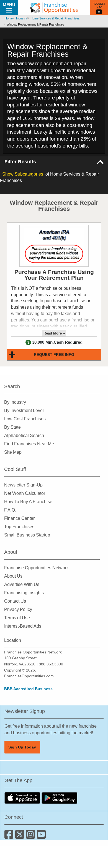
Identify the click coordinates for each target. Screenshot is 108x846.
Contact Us (15, 601)
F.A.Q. (10, 510)
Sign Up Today (22, 747)
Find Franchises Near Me (29, 443)
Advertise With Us (21, 584)
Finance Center (19, 518)
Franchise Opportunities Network (36, 567)
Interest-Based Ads (22, 626)
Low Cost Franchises (25, 418)
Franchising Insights (24, 592)
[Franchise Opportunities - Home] (54, 7)
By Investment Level (24, 410)
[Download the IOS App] (23, 797)
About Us (13, 576)
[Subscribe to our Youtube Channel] (42, 836)
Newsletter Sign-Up (23, 485)
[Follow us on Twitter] (20, 836)
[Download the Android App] (60, 797)
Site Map (13, 452)
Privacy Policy (18, 609)
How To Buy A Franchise (28, 501)
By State (12, 427)
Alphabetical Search (24, 435)
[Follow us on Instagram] (31, 836)
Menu (9, 4)
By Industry (15, 402)
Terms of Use (17, 617)
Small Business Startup (27, 535)
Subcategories (22, 174)
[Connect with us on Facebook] (9, 836)
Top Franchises (19, 526)
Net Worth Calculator (24, 493)
